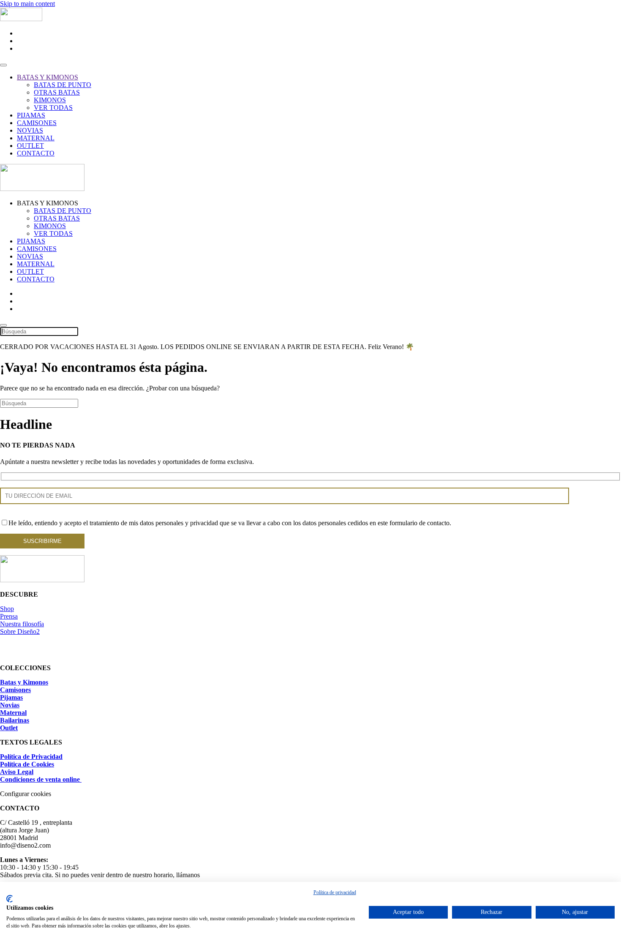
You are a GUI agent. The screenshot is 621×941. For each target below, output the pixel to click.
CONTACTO (35, 153)
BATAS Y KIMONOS (47, 77)
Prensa (9, 616)
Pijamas (11, 697)
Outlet (9, 727)
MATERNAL (35, 138)
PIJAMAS (31, 115)
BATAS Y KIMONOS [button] (47, 203)
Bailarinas (14, 720)
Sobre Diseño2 (20, 631)
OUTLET (30, 145)
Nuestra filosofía (22, 623)
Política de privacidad (334, 892)
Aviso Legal (16, 771)
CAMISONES (37, 122)
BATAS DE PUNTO (62, 84)
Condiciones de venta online (41, 779)
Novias (9, 705)
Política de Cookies (27, 764)
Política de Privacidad (31, 756)
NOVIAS (30, 130)
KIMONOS (50, 100)
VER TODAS (53, 107)
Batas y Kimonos (24, 682)
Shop (7, 608)
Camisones (15, 689)
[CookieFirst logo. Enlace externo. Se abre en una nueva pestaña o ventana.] (9, 899)
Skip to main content (27, 3)
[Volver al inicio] (21, 18)
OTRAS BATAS (57, 92)
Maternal (13, 712)
